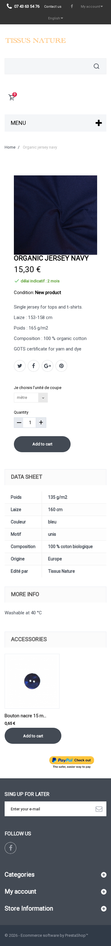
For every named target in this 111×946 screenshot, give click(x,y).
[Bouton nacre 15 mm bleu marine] (32, 681)
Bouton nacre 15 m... (25, 716)
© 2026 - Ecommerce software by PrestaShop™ (46, 935)
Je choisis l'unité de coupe (38, 387)
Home (10, 147)
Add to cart (42, 444)
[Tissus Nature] (35, 41)
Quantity (21, 412)
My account (20, 891)
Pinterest (61, 366)
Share (33, 366)
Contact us (52, 7)
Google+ (47, 366)
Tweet (20, 366)
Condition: (24, 292)
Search (96, 66)
